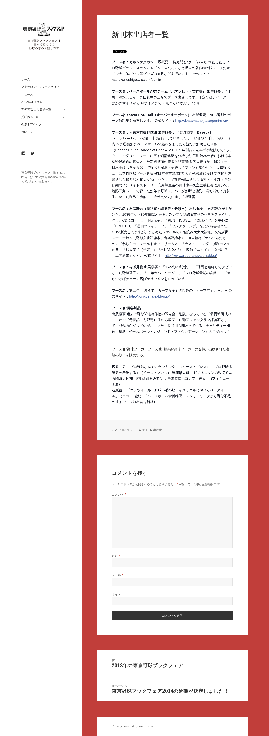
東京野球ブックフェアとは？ (40, 86)
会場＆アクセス (31, 124)
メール (117, 575)
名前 (116, 556)
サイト (116, 594)
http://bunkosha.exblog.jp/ (149, 296)
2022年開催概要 (31, 102)
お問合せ (27, 132)
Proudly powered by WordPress (132, 726)
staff (144, 429)
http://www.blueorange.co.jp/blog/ (191, 255)
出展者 (157, 429)
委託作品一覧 (30, 117)
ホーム (25, 79)
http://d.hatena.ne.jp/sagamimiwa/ (201, 121)
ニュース (27, 94)
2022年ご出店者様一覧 (36, 109)
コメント (119, 494)
